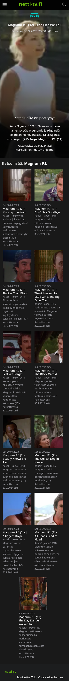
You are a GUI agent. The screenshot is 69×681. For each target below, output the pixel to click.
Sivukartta (23, 677)
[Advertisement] (34, 71)
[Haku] (64, 4)
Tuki (34, 677)
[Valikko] (4, 4)
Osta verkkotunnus (50, 677)
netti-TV (10, 671)
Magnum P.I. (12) (50, 139)
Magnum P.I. (35, 163)
